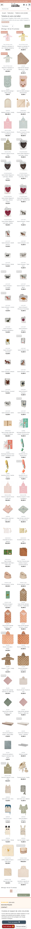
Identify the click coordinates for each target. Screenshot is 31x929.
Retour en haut (23, 895)
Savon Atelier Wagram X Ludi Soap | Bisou (23, 175)
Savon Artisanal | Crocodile (7, 285)
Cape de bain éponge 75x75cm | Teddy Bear (23, 604)
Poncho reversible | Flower (8, 647)
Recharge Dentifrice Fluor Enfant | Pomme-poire (23, 432)
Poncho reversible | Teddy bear (23, 668)
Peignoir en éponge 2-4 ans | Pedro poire (23, 46)
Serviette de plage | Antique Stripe (8, 604)
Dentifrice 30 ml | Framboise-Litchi (23, 475)
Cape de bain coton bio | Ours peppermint (23, 518)
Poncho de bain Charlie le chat (23, 689)
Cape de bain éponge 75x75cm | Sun (7, 625)
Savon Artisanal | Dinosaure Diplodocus (7, 328)
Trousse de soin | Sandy (23, 777)
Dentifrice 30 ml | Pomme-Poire (23, 454)
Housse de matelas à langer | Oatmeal (23, 732)
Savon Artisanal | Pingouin (23, 391)
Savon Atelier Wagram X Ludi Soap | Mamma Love (23, 198)
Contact (4, 907)
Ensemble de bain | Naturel (8, 539)
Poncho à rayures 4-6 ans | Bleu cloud (23, 132)
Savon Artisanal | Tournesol (7, 350)
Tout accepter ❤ (14, 922)
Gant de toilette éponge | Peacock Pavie (23, 91)
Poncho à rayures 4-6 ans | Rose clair (7, 496)
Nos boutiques (6, 905)
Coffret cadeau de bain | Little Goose (8, 859)
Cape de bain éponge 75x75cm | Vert (7, 711)
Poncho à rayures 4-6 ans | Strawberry (7, 132)
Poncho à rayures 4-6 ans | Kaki (7, 153)
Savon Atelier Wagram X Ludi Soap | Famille (8, 221)
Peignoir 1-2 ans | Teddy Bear (8, 668)
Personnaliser (21, 926)
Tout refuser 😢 (8, 926)
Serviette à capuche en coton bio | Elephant (23, 881)
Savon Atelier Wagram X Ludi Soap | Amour (23, 153)
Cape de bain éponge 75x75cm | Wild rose (23, 711)
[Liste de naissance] (24, 4)
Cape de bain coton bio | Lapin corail (8, 518)
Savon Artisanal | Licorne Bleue (23, 285)
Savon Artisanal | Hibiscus (23, 328)
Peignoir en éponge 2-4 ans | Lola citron (8, 67)
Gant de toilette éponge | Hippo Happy (7, 91)
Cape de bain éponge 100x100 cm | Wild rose (8, 689)
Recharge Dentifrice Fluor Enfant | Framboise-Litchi (7, 454)
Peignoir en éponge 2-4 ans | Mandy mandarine (8, 46)
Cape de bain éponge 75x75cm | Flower (23, 625)
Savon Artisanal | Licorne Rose (7, 307)
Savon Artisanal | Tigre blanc (23, 264)
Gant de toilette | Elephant (23, 818)
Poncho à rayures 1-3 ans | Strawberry (23, 496)
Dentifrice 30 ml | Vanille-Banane (7, 475)
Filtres (27, 26)
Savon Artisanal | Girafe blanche (8, 243)
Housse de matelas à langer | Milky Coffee (7, 732)
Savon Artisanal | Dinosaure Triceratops (23, 307)
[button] (5, 22)
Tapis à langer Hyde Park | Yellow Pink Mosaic (8, 432)
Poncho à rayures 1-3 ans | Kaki (7, 777)
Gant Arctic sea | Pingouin (8, 818)
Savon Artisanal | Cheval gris (23, 221)
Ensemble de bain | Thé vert (23, 539)
